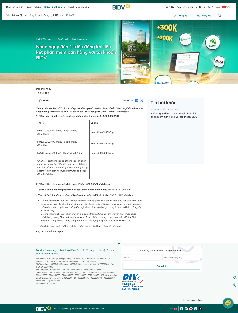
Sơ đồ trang (88, 250)
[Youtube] (191, 308)
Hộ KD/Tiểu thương (44, 39)
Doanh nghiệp (33, 7)
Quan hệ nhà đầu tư (187, 7)
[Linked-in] (186, 308)
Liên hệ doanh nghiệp (47, 253)
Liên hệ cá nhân (106, 250)
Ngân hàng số (78, 39)
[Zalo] (195, 308)
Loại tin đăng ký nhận (173, 257)
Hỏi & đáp (70, 15)
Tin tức (202, 7)
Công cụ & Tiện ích (53, 15)
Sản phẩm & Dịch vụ (16, 15)
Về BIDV (170, 7)
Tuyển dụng (214, 7)
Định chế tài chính (15, 7)
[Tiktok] (200, 308)
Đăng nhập (207, 15)
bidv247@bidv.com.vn (51, 280)
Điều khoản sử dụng (46, 250)
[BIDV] (43, 308)
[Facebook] (181, 308)
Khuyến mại (62, 39)
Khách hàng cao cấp (78, 7)
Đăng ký (183, 15)
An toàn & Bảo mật (69, 250)
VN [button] (228, 7)
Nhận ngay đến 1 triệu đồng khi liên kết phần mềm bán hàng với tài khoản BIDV (174, 115)
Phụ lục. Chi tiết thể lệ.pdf (49, 231)
